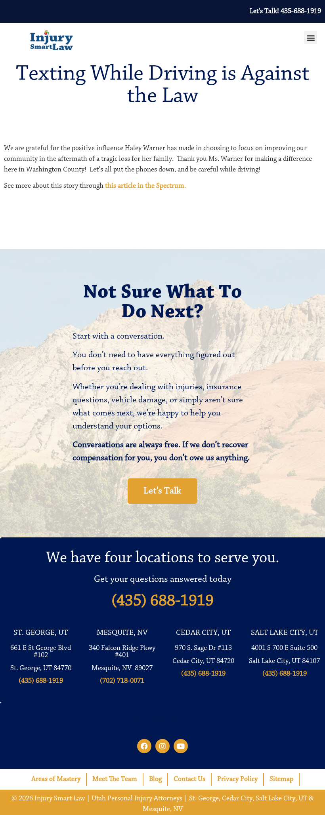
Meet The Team (114, 779)
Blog (155, 779)
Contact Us (189, 779)
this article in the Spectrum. (145, 186)
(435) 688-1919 (162, 601)
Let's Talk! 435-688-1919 (285, 11)
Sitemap (281, 779)
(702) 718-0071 (122, 681)
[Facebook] (144, 746)
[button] (310, 37)
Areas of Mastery (55, 779)
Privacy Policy (237, 779)
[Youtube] (181, 746)
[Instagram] (162, 746)
